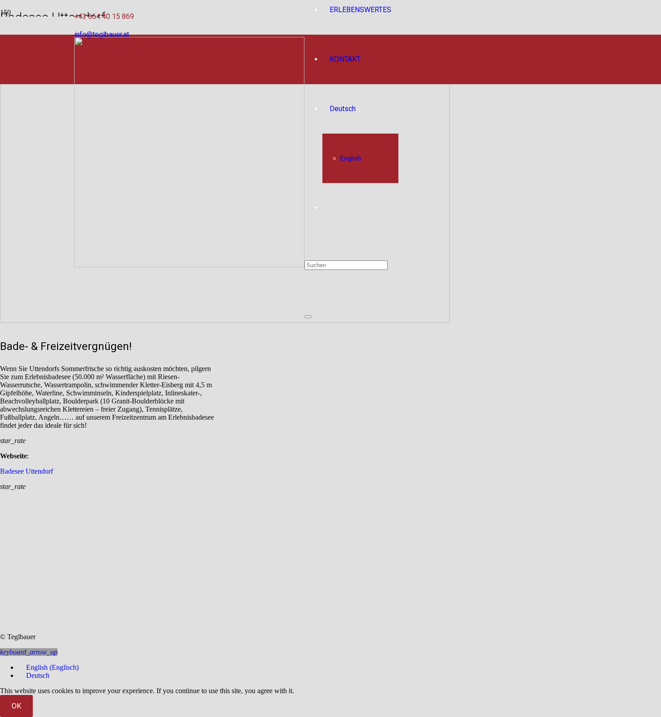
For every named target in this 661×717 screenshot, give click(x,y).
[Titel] (189, 265)
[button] (29, 652)
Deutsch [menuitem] (37, 675)
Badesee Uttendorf (26, 471)
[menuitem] (48, 667)
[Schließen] (308, 316)
